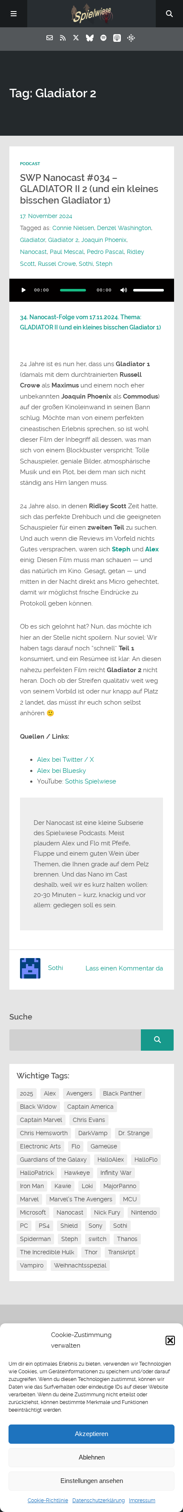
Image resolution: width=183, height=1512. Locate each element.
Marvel (29, 1199)
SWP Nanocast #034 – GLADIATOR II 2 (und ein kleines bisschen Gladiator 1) (89, 189)
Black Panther (122, 1093)
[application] (91, 290)
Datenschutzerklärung (98, 1500)
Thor (91, 1252)
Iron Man (32, 1186)
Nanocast (33, 252)
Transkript (121, 1252)
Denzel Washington (124, 228)
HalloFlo (145, 1159)
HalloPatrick (37, 1172)
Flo (75, 1146)
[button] (170, 1340)
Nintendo (144, 1212)
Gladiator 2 (63, 240)
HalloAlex (110, 1159)
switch (97, 1238)
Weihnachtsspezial (80, 1265)
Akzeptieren (91, 1433)
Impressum (142, 1500)
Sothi (86, 264)
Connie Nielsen (73, 228)
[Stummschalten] (124, 290)
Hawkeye (77, 1172)
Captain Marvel (41, 1119)
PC (24, 1225)
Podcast (30, 163)
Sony (96, 1225)
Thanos (127, 1238)
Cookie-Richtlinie (48, 1500)
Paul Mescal (67, 252)
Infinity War (116, 1172)
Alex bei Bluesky (61, 771)
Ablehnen (92, 1457)
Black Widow (38, 1106)
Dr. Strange (133, 1133)
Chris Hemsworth (44, 1133)
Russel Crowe (57, 264)
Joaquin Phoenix (103, 240)
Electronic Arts (40, 1146)
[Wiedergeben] (24, 290)
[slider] (148, 290)
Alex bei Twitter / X (65, 759)
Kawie (62, 1186)
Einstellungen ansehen (91, 1480)
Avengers (79, 1093)
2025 (26, 1093)
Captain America (90, 1106)
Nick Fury (107, 1212)
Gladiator (32, 240)
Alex (50, 1093)
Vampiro (31, 1265)
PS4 (44, 1225)
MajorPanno (119, 1186)
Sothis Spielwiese (90, 781)
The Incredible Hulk (47, 1252)
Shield (69, 1225)
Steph (104, 264)
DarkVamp (93, 1133)
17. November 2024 (46, 216)
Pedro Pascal (105, 252)
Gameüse (104, 1146)
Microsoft (33, 1212)
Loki (87, 1186)
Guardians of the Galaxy (53, 1159)
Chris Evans (89, 1119)
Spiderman (35, 1238)
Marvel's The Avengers (80, 1199)
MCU (130, 1199)
